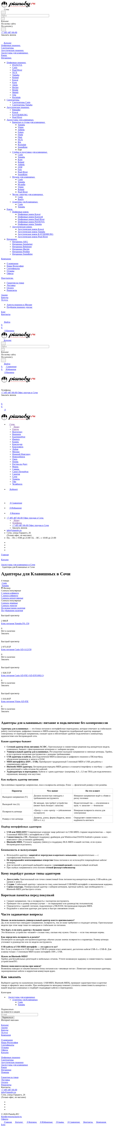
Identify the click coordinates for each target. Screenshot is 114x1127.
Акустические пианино (12, 1062)
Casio (20, 1002)
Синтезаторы (7, 1060)
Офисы (10, 273)
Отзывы (10, 271)
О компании (12, 263)
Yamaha (21, 1004)
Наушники (6, 1070)
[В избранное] (2, 636)
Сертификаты (13, 268)
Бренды (4, 1030)
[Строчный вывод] (3, 613)
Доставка (11, 285)
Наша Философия (15, 266)
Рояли (4, 1067)
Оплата (10, 288)
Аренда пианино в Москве (19, 304)
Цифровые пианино (10, 1057)
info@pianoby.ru (14, 530)
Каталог (5, 1025)
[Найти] (3, 29)
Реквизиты (12, 290)
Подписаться (7, 1017)
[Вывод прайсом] (5, 613)
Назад (16, 427)
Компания (6, 1035)
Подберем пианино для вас (19, 307)
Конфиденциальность (11, 1116)
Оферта (4, 1119)
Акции (4, 1027)
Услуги (4, 1032)
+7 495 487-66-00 (9, 32)
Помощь (5, 1072)
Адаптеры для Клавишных (25, 999)
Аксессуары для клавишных (21, 997)
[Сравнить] (2, 639)
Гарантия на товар (15, 283)
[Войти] (2, 401)
